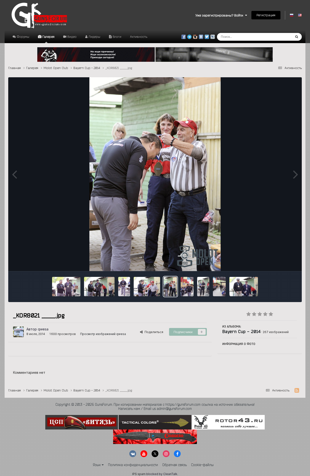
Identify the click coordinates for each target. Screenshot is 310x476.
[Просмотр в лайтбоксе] (155, 174)
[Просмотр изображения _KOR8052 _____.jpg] (66, 286)
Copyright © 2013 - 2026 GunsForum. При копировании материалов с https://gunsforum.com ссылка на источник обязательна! (155, 404)
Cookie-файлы (202, 465)
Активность (138, 36)
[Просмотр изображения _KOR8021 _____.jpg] (170, 286)
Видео (71, 36)
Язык (97, 465)
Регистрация (265, 15)
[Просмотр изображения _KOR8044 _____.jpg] (99, 286)
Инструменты (280, 262)
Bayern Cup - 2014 (241, 331)
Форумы (22, 36)
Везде (280, 37)
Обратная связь (174, 465)
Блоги (116, 36)
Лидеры (93, 36)
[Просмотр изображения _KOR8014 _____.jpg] (203, 286)
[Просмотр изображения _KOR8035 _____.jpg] (124, 286)
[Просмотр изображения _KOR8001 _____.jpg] (243, 286)
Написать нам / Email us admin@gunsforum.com (155, 409)
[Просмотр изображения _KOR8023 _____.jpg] (147, 286)
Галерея (47, 36)
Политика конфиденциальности (133, 465)
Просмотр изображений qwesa (103, 334)
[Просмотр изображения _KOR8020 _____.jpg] (187, 286)
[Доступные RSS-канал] (297, 390)
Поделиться (153, 332)
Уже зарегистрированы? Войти (220, 15)
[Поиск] (296, 37)
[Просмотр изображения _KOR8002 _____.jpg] (219, 286)
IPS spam (139, 474)
